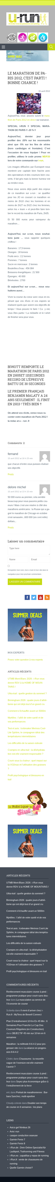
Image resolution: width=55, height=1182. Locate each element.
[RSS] (47, 597)
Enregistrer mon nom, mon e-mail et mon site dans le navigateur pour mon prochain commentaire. (28, 572)
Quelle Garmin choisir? (21, 1168)
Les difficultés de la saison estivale (25, 743)
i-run (40, 160)
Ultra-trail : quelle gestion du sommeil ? (27, 693)
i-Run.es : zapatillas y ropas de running (29, 1155)
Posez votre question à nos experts (25, 659)
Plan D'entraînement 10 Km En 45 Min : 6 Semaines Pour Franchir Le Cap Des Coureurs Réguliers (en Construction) (27, 1025)
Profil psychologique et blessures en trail (26, 971)
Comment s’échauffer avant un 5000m (27, 711)
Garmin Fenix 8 (17, 1143)
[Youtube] (40, 597)
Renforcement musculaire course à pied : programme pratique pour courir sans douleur (27, 996)
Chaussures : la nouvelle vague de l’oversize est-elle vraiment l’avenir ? (25, 1063)
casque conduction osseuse (24, 1135)
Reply (11, 474)
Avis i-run (14, 1131)
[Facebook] (27, 597)
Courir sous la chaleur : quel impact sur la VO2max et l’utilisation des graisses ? (27, 764)
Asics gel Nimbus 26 (20, 1127)
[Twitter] (33, 597)
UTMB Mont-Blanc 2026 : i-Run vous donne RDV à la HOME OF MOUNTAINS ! (26, 682)
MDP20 (46, 156)
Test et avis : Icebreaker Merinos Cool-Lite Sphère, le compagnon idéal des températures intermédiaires (27, 732)
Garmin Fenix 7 (17, 1139)
